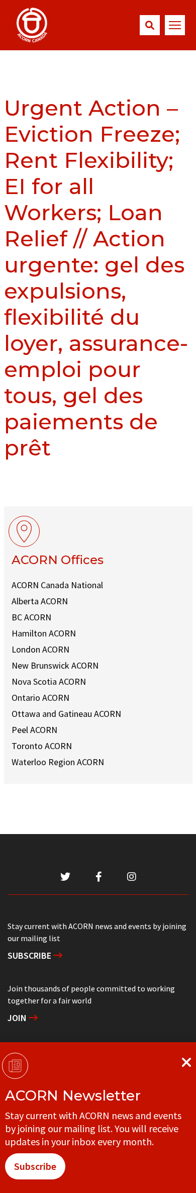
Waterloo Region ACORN (58, 762)
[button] (150, 25)
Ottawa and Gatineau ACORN (66, 713)
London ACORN (40, 649)
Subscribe (30, 955)
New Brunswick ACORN (55, 665)
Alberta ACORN (40, 601)
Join (18, 1018)
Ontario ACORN (40, 697)
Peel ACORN (34, 730)
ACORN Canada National (57, 585)
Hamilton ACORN (44, 633)
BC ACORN (31, 617)
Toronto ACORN (42, 746)
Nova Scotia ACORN (49, 681)
